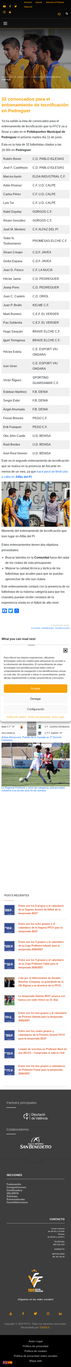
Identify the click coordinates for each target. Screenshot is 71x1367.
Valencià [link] (28, 7)
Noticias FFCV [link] (53, 77)
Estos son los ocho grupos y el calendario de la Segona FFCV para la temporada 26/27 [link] (40, 927)
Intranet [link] (28, 2)
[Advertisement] (35, 852)
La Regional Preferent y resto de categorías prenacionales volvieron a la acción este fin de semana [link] (33, 789)
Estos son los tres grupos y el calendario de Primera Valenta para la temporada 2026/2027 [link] (42, 1017)
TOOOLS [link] (44, 1327)
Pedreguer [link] (48, 628)
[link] (4, 6)
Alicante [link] (36, 628)
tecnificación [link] (62, 628)
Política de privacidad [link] (39, 717)
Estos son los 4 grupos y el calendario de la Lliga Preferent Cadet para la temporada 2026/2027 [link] (41, 964)
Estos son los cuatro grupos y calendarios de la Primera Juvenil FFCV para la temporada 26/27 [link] (41, 1035)
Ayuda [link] (39, 2)
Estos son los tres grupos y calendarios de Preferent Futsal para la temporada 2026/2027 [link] (41, 1070)
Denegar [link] (35, 698)
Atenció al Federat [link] (55, 2)
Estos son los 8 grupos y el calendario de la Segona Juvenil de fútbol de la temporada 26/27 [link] (41, 909)
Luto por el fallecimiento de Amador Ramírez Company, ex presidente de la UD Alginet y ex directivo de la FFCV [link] (40, 982)
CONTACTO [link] (59, 1249)
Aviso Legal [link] (58, 717)
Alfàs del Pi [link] (24, 476)
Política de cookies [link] (16, 717)
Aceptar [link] (35, 688)
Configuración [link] (35, 709)
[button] (65, 650)
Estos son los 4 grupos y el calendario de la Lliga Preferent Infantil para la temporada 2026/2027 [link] (41, 945)
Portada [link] (6, 80)
